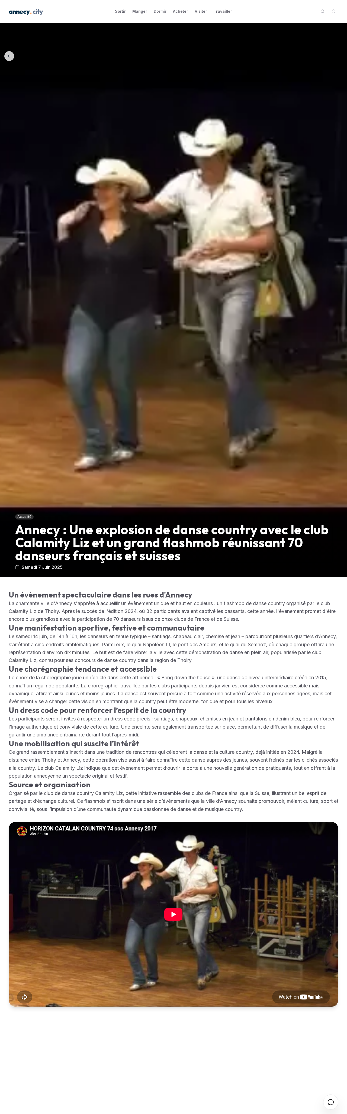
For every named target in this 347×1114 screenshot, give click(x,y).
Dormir (160, 11)
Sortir (120, 11)
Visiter (201, 11)
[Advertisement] (171, 1056)
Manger (139, 11)
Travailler (223, 11)
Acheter (180, 11)
